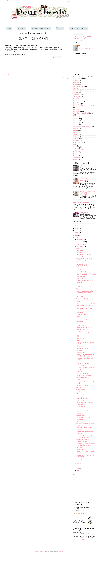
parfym (75, 138)
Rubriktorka (80, 413)
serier (75, 146)
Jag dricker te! (21, 28)
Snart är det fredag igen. (84, 332)
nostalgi (76, 134)
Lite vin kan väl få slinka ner (85, 431)
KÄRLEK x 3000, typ (83, 315)
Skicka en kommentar (8, 75)
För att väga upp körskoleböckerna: (82, 265)
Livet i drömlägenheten (80, 77)
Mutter (78, 394)
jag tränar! (76, 111)
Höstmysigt (80, 396)
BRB (77, 336)
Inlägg (77, 510)
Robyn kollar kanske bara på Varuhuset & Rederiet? (85, 355)
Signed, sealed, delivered (81, 202)
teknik (75, 152)
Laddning (79, 429)
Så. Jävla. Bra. (80, 334)
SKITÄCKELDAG (81, 250)
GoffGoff (79, 248)
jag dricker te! (77, 100)
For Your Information (82, 373)
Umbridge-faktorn (81, 253)
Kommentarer (79, 513)
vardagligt (60, 57)
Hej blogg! (79, 278)
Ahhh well (82, 166)
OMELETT (79, 323)
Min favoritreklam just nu (84, 327)
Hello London (80, 325)
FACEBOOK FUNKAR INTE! (85, 303)
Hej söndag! (80, 295)
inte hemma (77, 96)
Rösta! (78, 340)
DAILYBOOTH (81, 365)
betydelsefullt (77, 79)
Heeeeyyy (79, 404)
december (80, 239)
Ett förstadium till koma (83, 417)
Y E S (78, 380)
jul (74, 115)
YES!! (78, 317)
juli (78, 466)
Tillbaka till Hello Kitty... (83, 299)
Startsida (9, 28)
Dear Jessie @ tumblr (80, 38)
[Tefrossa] (82, 525)
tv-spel (75, 156)
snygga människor (79, 150)
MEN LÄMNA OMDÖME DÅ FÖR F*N (86, 255)
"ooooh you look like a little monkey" (84, 359)
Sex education (80, 415)
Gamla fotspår (80, 389)
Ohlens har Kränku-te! (83, 439)
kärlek (75, 119)
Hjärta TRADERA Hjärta (84, 272)
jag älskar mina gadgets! (81, 113)
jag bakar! (76, 98)
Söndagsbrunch (81, 419)
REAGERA (79, 312)
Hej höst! (79, 371)
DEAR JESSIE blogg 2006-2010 (83, 37)
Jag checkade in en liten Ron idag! (85, 343)
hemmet (76, 90)
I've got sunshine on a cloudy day (85, 382)
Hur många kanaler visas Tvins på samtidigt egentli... (85, 444)
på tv (75, 144)
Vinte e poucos (61, 551)
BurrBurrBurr (80, 352)
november (80, 242)
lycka (75, 125)
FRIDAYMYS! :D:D (82, 348)
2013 (77, 230)
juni (78, 468)
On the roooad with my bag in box (85, 424)
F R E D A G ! (84, 212)
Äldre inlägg (65, 78)
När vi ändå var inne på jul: (84, 280)
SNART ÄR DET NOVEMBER (86, 274)
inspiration (76, 94)
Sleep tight (79, 262)
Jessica (82, 46)
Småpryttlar (80, 301)
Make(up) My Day (82, 346)
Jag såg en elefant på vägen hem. (85, 452)
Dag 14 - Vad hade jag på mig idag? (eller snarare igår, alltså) (88, 193)
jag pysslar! (77, 109)
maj (78, 470)
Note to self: (80, 400)
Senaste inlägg (7, 78)
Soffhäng (79, 459)
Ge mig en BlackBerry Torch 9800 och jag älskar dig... (85, 259)
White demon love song (83, 375)
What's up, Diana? (82, 449)
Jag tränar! (60, 28)
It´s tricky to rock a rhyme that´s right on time (85, 368)
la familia (76, 121)
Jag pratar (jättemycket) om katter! (41, 28)
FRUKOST (79, 321)
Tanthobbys (79, 283)
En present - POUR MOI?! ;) (85, 402)
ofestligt (76, 136)
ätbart (75, 159)
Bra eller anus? (80, 407)
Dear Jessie (37, 551)
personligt (76, 140)
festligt (75, 84)
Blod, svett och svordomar (33, 38)
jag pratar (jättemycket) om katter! (84, 106)
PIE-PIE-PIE (80, 338)
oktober (79, 244)
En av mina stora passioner (84, 385)
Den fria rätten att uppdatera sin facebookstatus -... (85, 436)
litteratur (76, 123)
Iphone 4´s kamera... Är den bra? (84, 306)
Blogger (84, 539)
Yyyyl (78, 392)
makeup (76, 128)
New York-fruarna (81, 270)
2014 (77, 228)
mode (75, 130)
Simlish (78, 409)
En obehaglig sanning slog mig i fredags (88, 179)
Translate (87, 534)
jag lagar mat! (78, 102)
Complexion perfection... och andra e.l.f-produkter (84, 362)
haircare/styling (78, 86)
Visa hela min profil (84, 48)
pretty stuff (77, 142)
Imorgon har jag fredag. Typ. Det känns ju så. (85, 456)
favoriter (76, 82)
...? (77, 421)
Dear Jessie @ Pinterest (80, 40)
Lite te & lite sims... (82, 398)
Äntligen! (79, 350)
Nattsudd (79, 434)
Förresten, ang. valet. (82, 330)
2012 (77, 233)
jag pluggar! (77, 104)
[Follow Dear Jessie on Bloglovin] (78, 34)
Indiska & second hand (83, 287)
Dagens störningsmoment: (84, 319)
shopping (76, 148)
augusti (79, 464)
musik (75, 132)
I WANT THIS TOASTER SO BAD (85, 309)
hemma (75, 88)
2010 (77, 237)
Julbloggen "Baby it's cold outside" (78, 28)
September (79, 461)
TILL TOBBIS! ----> (82, 297)
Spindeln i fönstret (82, 411)
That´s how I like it (82, 289)
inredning (76, 92)
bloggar (76, 80)
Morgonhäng (80, 447)
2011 (76, 235)
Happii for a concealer (83, 268)
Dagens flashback (81, 441)
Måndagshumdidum (82, 377)
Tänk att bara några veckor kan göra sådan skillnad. (84, 292)
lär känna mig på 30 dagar (81, 127)
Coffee (78, 387)
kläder (75, 117)
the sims (76, 154)
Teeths (78, 285)
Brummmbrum (80, 276)
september (80, 246)
